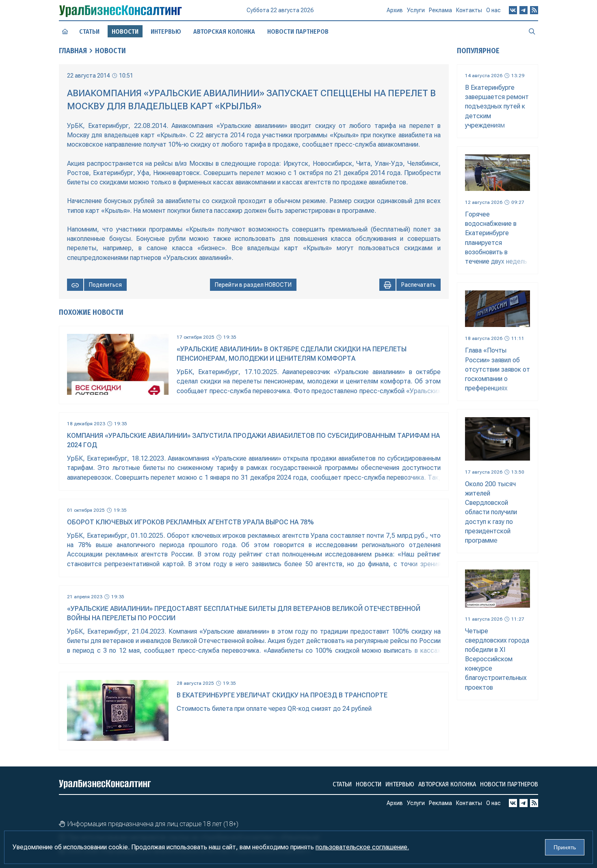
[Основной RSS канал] (534, 10)
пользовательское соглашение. (362, 847)
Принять (565, 847)
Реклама (440, 10)
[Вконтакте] (513, 10)
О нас (493, 10)
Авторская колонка (224, 31)
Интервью (166, 31)
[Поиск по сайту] (532, 31)
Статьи (89, 31)
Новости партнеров (298, 31)
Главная (73, 50)
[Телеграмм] (523, 10)
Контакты (469, 10)
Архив (395, 10)
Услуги (416, 10)
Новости (110, 50)
